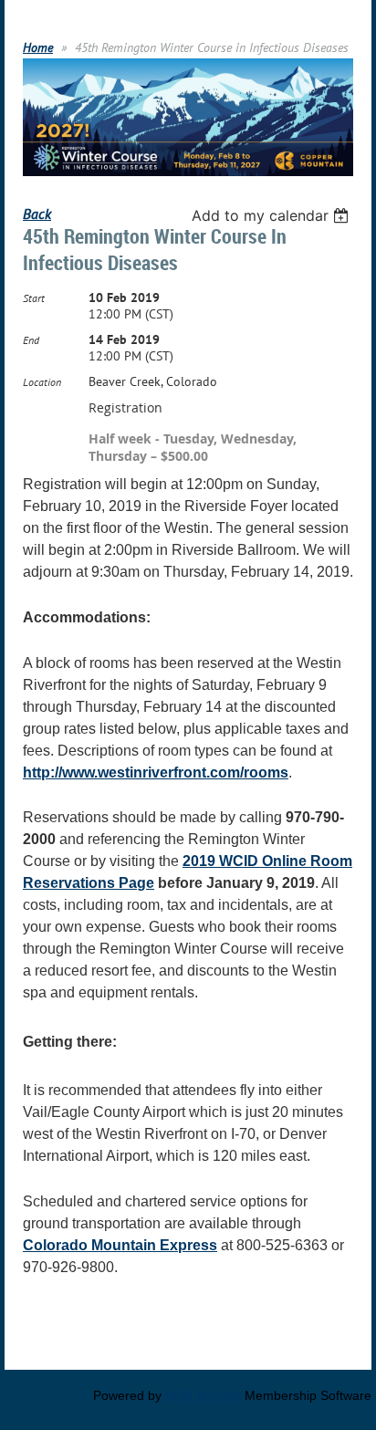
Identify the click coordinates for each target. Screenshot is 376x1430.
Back (37, 213)
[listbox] (272, 215)
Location (42, 382)
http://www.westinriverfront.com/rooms (155, 772)
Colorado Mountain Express (120, 1245)
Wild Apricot (203, 1395)
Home (38, 47)
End (31, 340)
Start (34, 298)
